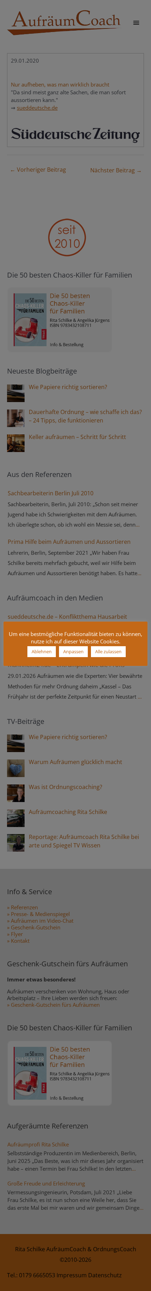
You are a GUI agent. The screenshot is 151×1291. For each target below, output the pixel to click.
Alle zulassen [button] (108, 651)
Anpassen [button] (73, 651)
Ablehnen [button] (42, 651)
